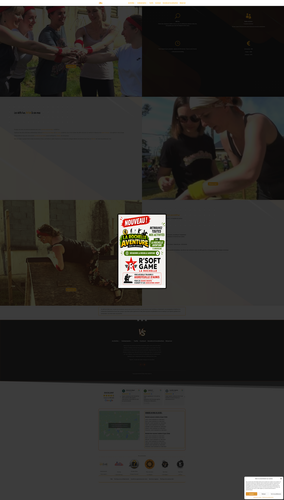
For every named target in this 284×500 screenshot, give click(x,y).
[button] (281, 478)
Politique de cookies (257, 497)
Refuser (264, 494)
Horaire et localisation (170, 3)
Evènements (141, 3)
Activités (131, 3)
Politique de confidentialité (267, 497)
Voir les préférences (276, 494)
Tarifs (151, 3)
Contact (158, 3)
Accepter (251, 494)
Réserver (183, 3)
